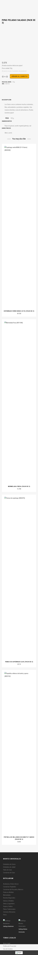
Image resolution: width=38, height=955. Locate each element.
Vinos (5, 915)
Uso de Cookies (8, 949)
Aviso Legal (6, 943)
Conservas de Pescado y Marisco (13, 889)
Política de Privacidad (9, 946)
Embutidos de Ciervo (9, 864)
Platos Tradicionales (9, 909)
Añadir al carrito (19, 76)
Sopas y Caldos (8, 906)
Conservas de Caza (9, 872)
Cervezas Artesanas (9, 912)
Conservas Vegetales (9, 887)
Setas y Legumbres (9, 903)
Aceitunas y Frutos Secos (11, 884)
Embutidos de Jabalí (9, 867)
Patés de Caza (7, 870)
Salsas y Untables (8, 901)
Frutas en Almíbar (8, 892)
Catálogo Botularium (8, 926)
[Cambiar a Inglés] (19, 952)
